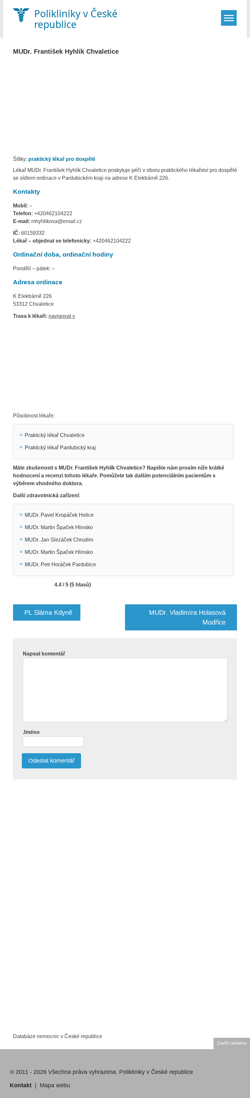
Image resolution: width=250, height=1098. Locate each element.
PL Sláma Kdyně (48, 612)
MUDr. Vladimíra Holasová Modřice (187, 617)
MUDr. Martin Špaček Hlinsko (59, 527)
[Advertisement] (131, 107)
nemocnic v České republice (69, 1036)
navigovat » (62, 316)
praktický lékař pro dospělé (61, 159)
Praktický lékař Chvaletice (55, 435)
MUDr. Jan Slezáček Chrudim (59, 539)
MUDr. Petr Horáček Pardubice (60, 564)
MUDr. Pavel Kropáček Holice (59, 515)
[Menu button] (229, 18)
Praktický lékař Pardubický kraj (60, 447)
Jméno (31, 732)
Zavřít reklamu (232, 1043)
